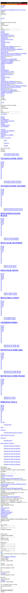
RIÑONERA (14, 59)
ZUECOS (10, 39)
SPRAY (3, 49)
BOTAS (3, 32)
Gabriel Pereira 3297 (17, 478)
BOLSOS (3, 56)
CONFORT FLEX (5, 42)
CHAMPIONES (5, 34)
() (3, 20)
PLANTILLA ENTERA (15, 55)
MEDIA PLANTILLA (6, 53)
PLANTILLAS (5, 50)
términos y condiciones (10, 556)
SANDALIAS (4, 36)
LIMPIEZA (20, 49)
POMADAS (8, 49)
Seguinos (11, 443)
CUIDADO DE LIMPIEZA (8, 46)
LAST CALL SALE (20, 10)
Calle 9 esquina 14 (15, 496)
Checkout (3, 580)
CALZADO (4, 10)
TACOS (3, 31)
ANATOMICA (16, 53)
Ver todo (3, 43)
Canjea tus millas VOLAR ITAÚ (9, 4)
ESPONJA (14, 49)
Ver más (3, 422)
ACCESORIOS (11, 10)
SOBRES (3, 63)
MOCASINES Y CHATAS (7, 35)
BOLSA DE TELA (6, 59)
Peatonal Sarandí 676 (17, 488)
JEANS (2, 64)
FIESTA (3, 41)
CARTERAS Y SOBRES (7, 60)
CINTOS (3, 45)
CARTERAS (9, 63)
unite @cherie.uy (5, 443)
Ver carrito (3, 573)
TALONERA (23, 53)
